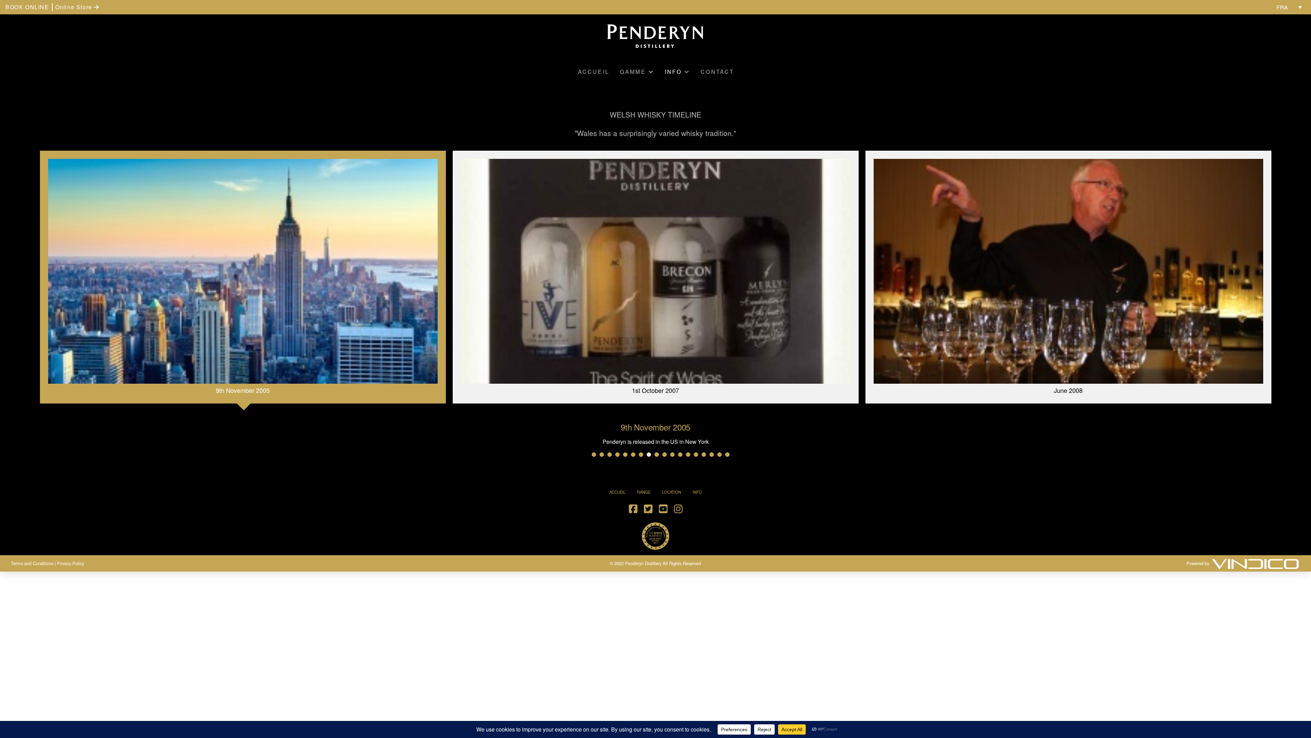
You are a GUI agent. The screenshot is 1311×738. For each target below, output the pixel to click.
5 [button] (625, 454)
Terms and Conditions (32, 563)
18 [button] (727, 454)
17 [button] (719, 454)
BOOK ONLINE (27, 7)
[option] (243, 279)
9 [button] (656, 454)
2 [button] (602, 454)
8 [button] (649, 454)
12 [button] (680, 454)
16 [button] (711, 454)
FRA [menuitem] (1282, 7)
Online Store (74, 7)
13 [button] (688, 454)
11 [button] (672, 454)
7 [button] (641, 454)
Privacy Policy (70, 563)
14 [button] (696, 454)
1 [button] (594, 454)
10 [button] (664, 454)
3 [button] (609, 454)
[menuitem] (1289, 7)
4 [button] (617, 454)
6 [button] (633, 454)
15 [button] (704, 454)
